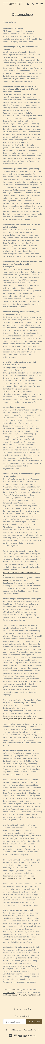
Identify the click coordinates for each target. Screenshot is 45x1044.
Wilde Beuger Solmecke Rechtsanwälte (23, 995)
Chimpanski (16, 1030)
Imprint (27, 1009)
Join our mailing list (22, 1016)
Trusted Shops (9, 992)
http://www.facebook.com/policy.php (19, 878)
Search (17, 1009)
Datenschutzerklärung (12, 989)
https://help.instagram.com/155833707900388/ (23, 719)
